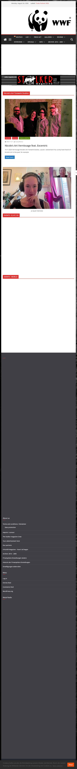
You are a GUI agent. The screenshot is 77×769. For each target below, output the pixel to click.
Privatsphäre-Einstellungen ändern (15, 558)
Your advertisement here (11, 541)
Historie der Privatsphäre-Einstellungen (16, 562)
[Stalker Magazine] (5, 39)
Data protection (10, 527)
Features (8, 138)
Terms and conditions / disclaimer (14, 524)
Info (41, 42)
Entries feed (7, 583)
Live (27, 37)
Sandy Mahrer (19, 142)
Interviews (18, 42)
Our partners (7, 545)
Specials (31, 42)
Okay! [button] (71, 764)
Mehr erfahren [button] (58, 766)
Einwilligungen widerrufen (12, 567)
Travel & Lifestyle (24, 138)
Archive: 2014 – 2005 (55, 42)
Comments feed (8, 587)
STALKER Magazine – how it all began (15, 549)
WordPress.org (8, 591)
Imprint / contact (8, 532)
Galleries (48, 37)
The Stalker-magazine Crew (12, 537)
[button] (30, 37)
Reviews (60, 37)
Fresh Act (37, 37)
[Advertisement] (38, 59)
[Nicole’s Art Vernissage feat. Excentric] (38, 118)
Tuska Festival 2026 (42, 3)
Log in (5, 578)
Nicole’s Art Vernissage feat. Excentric (26, 145)
